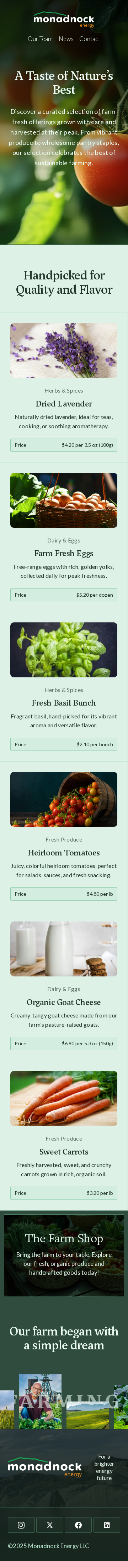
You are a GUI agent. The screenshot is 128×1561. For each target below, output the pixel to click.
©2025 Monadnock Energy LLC (48, 1546)
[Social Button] (21, 1525)
